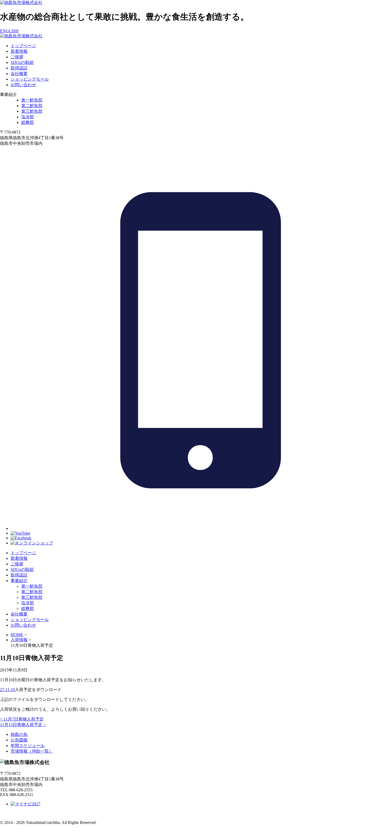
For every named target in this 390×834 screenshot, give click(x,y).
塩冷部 (27, 117)
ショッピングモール (30, 79)
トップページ (23, 45)
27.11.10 (7, 689)
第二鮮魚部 (31, 105)
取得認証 (19, 68)
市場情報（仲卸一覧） (32, 751)
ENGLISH (9, 31)
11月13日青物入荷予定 (23, 724)
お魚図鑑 (19, 740)
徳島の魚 (19, 734)
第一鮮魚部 (31, 100)
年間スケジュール (28, 745)
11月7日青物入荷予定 (22, 719)
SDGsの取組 (22, 62)
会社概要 (19, 73)
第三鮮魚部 (31, 111)
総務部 (27, 122)
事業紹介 (19, 580)
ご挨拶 (17, 57)
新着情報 (19, 51)
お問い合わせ (23, 84)
